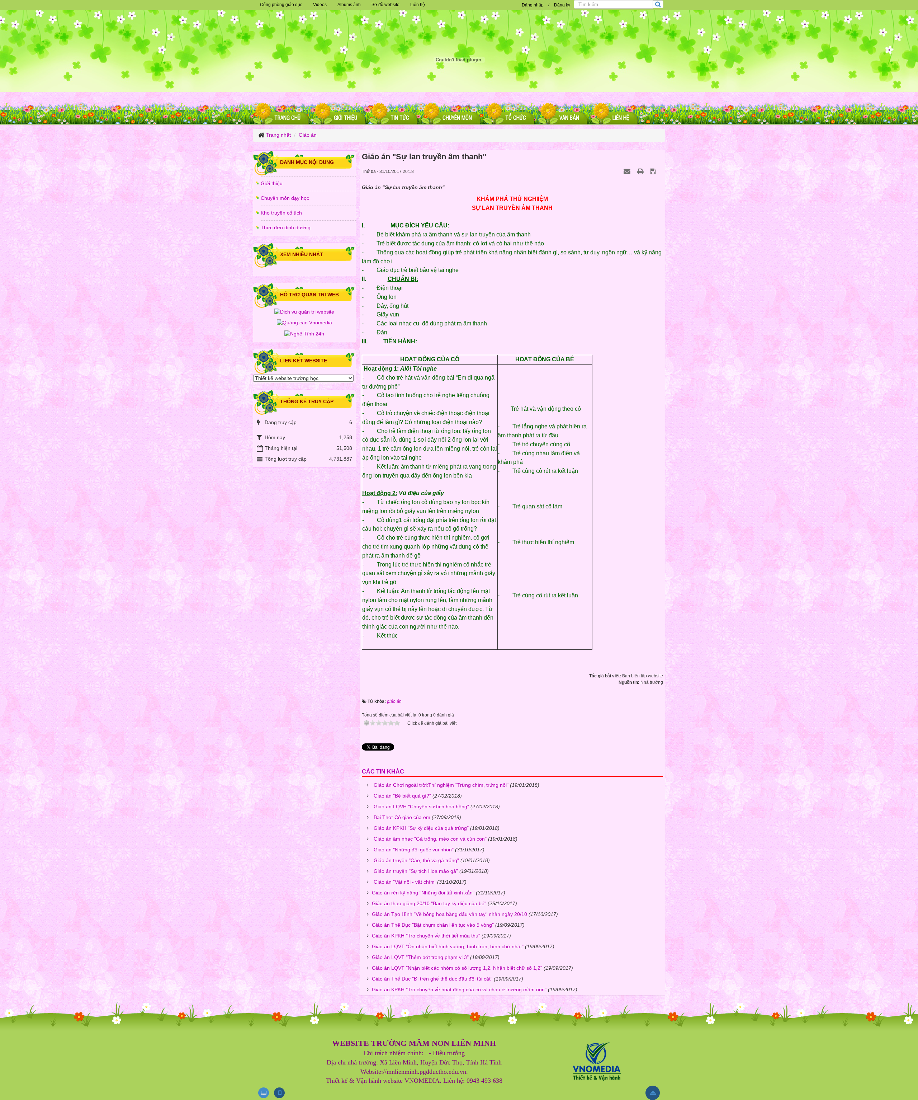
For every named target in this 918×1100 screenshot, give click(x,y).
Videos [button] (320, 4)
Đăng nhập (533, 5)
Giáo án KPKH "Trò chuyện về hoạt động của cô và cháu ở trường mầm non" (459, 989)
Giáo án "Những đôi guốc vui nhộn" (414, 849)
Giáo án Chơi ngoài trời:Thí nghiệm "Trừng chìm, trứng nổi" (441, 785)
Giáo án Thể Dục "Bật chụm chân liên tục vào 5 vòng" (433, 925)
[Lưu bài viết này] (654, 171)
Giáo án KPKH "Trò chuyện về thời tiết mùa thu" (426, 936)
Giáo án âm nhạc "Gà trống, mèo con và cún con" (430, 839)
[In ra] (641, 171)
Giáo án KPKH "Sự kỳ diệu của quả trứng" (421, 828)
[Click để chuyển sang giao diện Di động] (279, 1092)
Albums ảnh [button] (349, 4)
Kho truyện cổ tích (281, 213)
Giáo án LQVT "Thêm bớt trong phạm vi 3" (420, 957)
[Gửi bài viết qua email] (628, 171)
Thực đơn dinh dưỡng (286, 227)
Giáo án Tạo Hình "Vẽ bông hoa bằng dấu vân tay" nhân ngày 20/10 (449, 914)
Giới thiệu (272, 183)
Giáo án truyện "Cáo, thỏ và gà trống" (416, 860)
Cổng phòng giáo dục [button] (281, 4)
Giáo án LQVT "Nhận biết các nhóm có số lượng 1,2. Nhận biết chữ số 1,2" (457, 968)
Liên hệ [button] (417, 4)
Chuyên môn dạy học (285, 198)
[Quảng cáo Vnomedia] (304, 322)
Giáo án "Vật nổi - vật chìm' (405, 882)
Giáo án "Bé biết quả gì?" (402, 796)
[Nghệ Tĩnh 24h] (304, 333)
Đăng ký (562, 5)
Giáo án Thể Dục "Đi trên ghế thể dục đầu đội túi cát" (432, 979)
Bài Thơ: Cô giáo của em (402, 817)
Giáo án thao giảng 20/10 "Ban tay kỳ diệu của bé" (429, 903)
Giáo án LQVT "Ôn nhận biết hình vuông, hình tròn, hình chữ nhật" (448, 946)
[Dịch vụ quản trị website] (304, 312)
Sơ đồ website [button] (385, 4)
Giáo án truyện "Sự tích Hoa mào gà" (416, 871)
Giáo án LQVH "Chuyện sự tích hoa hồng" (421, 806)
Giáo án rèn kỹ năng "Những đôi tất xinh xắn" (423, 892)
